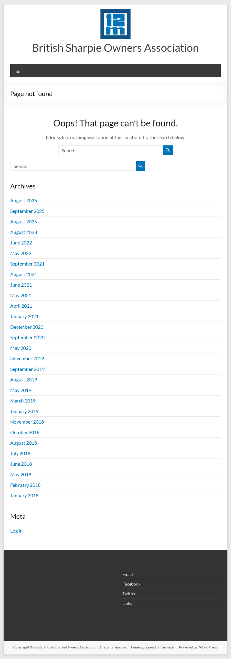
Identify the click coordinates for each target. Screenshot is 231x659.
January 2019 (24, 411)
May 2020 (20, 348)
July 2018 (20, 453)
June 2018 (21, 464)
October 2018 (24, 432)
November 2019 (27, 358)
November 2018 (27, 421)
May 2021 (20, 295)
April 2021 (21, 306)
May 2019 (20, 390)
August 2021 (23, 274)
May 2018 (20, 474)
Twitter (129, 593)
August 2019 (23, 379)
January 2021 (24, 316)
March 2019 (22, 400)
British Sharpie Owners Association (115, 47)
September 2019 (27, 369)
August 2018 (23, 443)
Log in (16, 530)
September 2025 (27, 211)
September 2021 (27, 263)
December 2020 (26, 327)
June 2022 (21, 242)
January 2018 (24, 495)
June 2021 (21, 285)
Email (127, 574)
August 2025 (23, 221)
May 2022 (20, 253)
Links (127, 603)
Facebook (131, 583)
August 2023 (23, 232)
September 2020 (27, 337)
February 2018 (25, 485)
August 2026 (23, 200)
